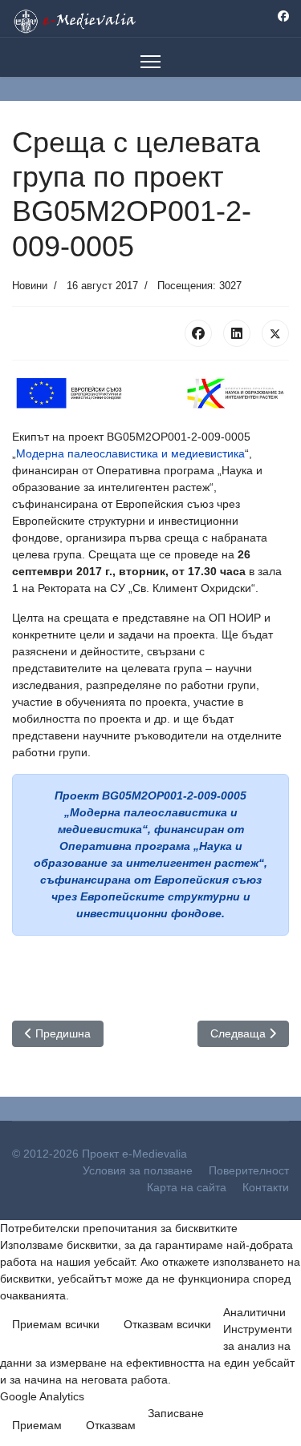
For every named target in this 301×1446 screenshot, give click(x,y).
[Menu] (150, 62)
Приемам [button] (37, 1425)
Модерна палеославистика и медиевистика (130, 453)
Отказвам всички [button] (167, 1324)
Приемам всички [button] (56, 1324)
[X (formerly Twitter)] (275, 333)
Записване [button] (176, 1413)
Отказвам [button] (111, 1425)
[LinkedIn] (236, 333)
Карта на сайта (186, 1187)
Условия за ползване (138, 1170)
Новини (29, 286)
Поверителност (249, 1170)
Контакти (265, 1187)
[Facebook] (283, 16)
